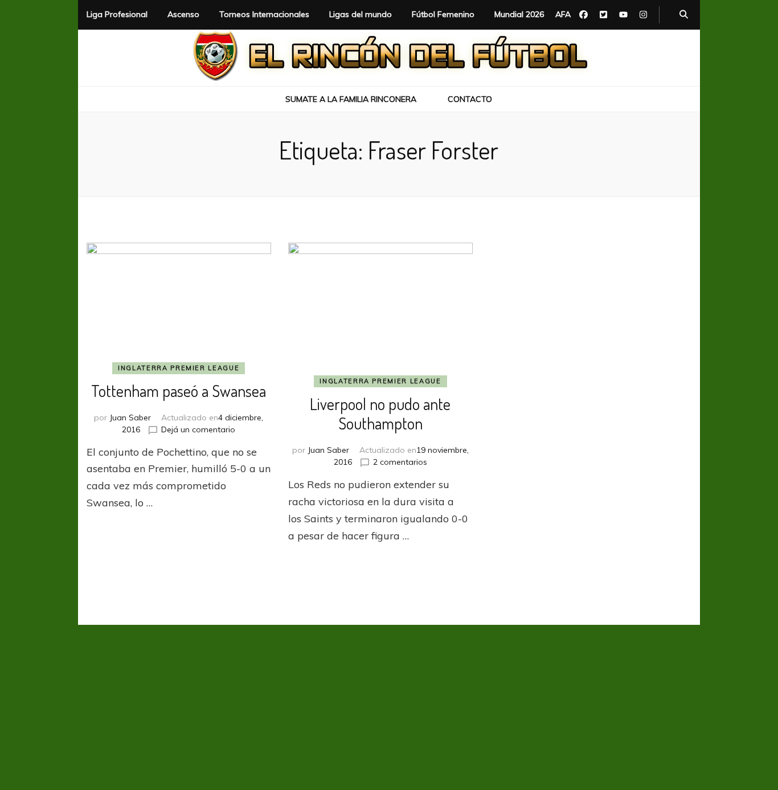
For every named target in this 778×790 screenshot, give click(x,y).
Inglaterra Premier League (178, 368)
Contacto (470, 99)
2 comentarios (400, 462)
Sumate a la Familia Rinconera (350, 99)
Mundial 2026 (519, 14)
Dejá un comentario (198, 429)
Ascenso (183, 14)
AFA (563, 14)
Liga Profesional (117, 14)
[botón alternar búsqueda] (683, 14)
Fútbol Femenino (443, 14)
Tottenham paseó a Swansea (178, 390)
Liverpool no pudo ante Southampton (380, 413)
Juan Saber (130, 417)
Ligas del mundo (360, 14)
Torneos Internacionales (264, 14)
